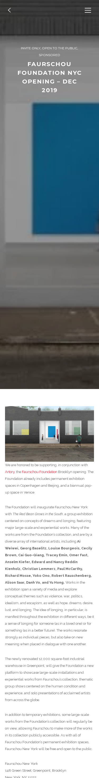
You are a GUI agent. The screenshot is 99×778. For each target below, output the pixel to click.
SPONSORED (49, 55)
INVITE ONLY (30, 48)
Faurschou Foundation (39, 472)
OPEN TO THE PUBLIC (59, 48)
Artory (10, 472)
